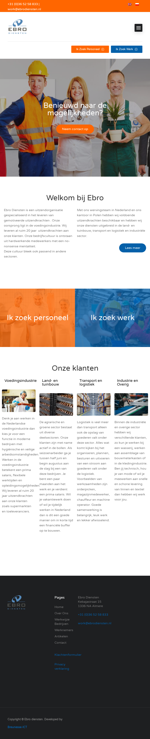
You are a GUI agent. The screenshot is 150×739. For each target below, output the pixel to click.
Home (58, 607)
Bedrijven (61, 624)
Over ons (61, 613)
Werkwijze (62, 620)
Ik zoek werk (125, 49)
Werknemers (63, 630)
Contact (60, 643)
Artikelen (61, 636)
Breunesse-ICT (17, 727)
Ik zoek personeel (88, 49)
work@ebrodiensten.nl (24, 9)
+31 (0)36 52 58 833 (23, 4)
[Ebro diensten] (17, 28)
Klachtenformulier (67, 655)
